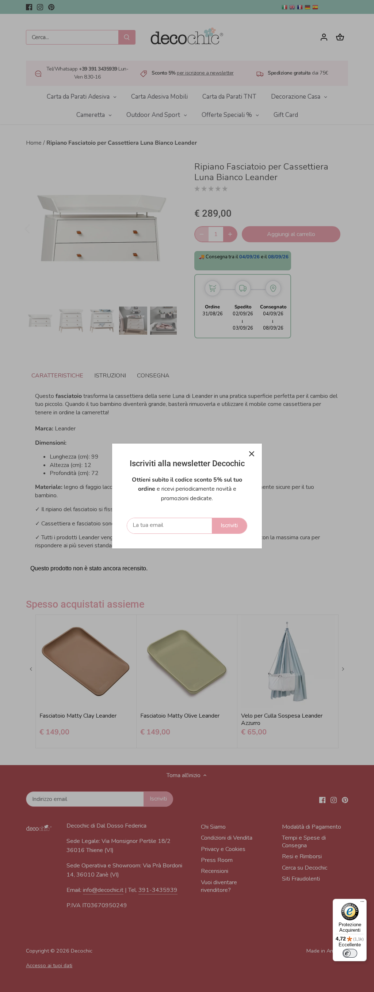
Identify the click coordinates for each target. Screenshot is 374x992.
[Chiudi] (252, 454)
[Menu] (362, 903)
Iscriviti (229, 525)
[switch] (350, 953)
